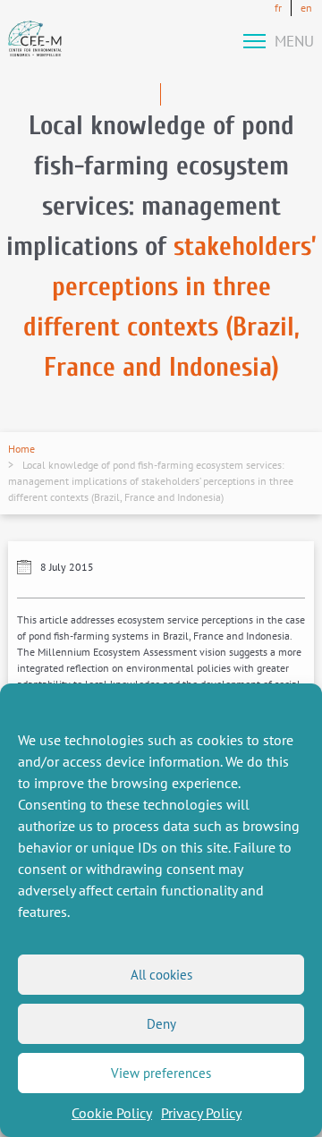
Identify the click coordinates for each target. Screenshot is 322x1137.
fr (278, 7)
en (306, 7)
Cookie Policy (112, 1113)
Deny (161, 1023)
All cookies (161, 974)
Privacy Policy (201, 1113)
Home (21, 448)
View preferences (161, 1073)
